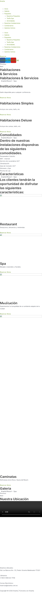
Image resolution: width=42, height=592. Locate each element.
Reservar (6, 301)
